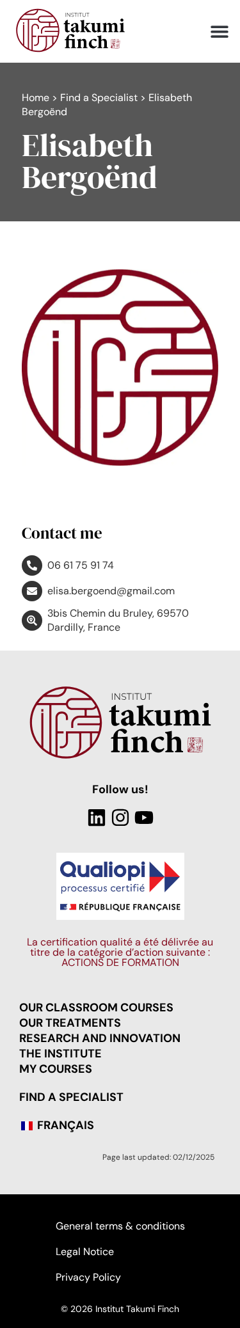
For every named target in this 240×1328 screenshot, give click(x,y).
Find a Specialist (99, 97)
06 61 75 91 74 (80, 565)
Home (35, 97)
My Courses (55, 1069)
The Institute (60, 1053)
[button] (219, 31)
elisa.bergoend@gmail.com (111, 590)
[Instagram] (120, 817)
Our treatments (70, 1023)
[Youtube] (144, 817)
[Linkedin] (96, 817)
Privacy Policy (88, 1277)
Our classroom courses (96, 1007)
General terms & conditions (120, 1226)
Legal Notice (85, 1251)
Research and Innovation (99, 1038)
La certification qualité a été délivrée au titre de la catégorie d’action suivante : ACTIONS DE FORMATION (120, 952)
